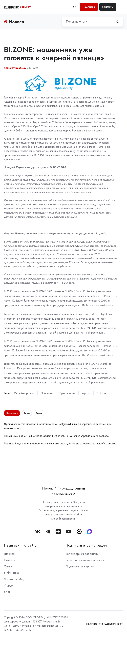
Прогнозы (47, 393)
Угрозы (86, 393)
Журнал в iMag (14, 579)
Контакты (107, 7)
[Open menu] (121, 7)
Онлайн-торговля (24, 393)
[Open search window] (74, 7)
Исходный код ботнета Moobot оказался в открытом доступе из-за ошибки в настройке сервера (61, 443)
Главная (9, 554)
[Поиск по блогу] (117, 21)
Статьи (8, 566)
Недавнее (12, 413)
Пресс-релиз (67, 393)
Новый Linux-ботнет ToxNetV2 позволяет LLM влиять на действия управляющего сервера (56, 436)
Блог (7, 592)
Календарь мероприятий (82, 554)
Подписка (89, 7)
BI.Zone (101, 393)
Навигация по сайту (20, 545)
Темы (27, 413)
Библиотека (11, 573)
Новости (9, 560)
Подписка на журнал (79, 566)
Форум (8, 585)
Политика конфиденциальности (104, 624)
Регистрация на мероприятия (84, 560)
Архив (39, 413)
